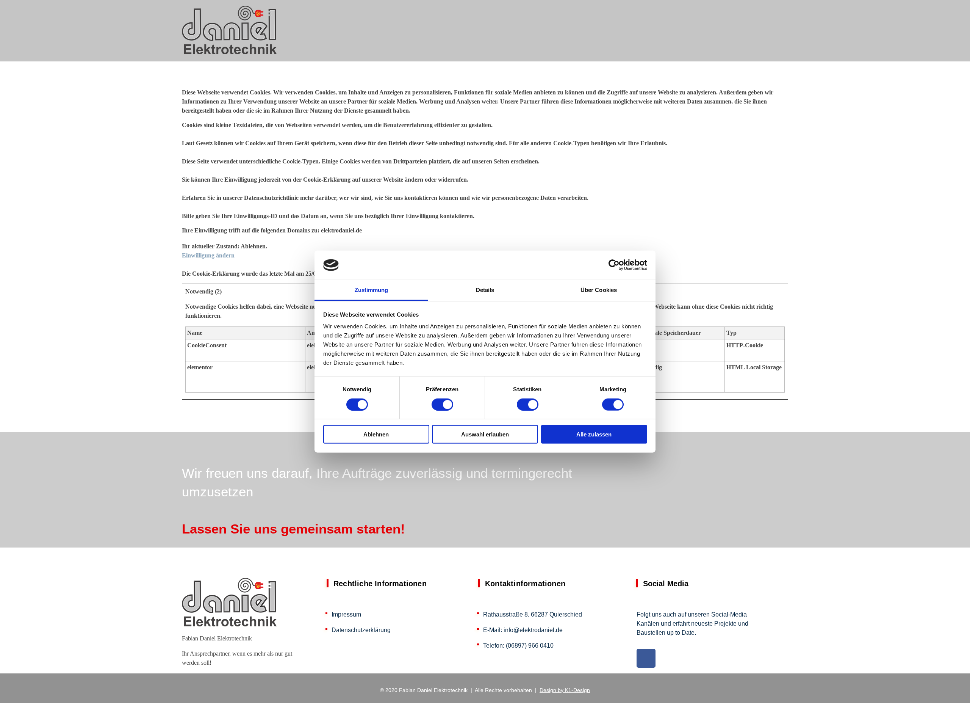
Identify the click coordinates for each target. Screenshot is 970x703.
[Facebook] (646, 658)
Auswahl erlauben (485, 434)
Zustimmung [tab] (371, 290)
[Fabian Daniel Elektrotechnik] (229, 30)
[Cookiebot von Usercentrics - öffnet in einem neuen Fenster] (614, 265)
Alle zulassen (594, 434)
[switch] (442, 404)
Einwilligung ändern (208, 255)
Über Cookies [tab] (598, 290)
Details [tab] (485, 290)
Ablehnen (376, 434)
